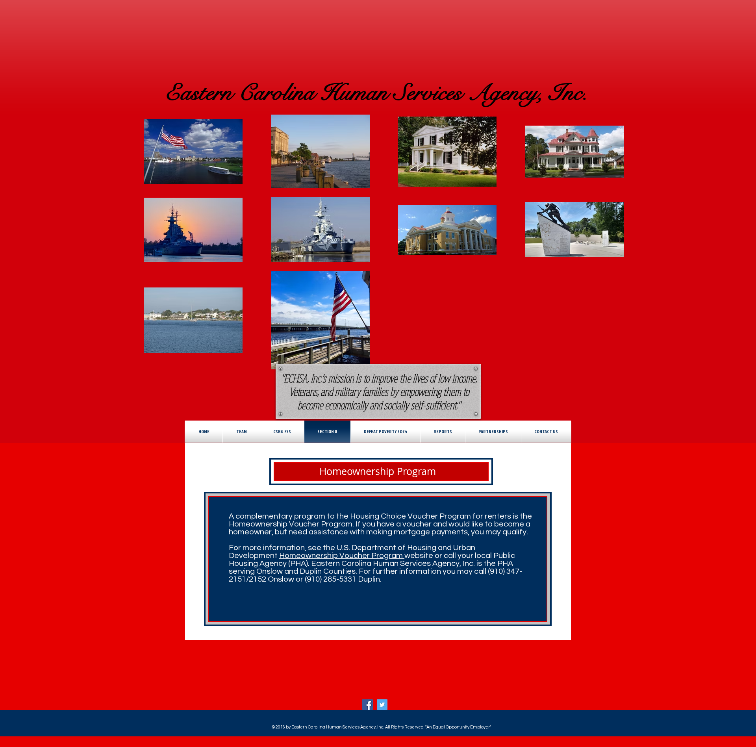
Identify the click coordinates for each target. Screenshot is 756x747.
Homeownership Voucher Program (341, 556)
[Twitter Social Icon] (382, 704)
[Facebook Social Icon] (367, 704)
